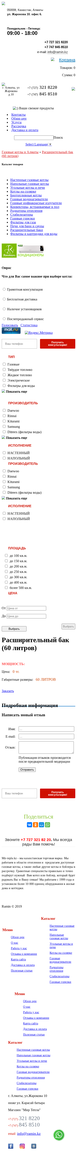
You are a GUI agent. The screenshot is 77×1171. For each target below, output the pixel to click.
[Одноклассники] (35, 824)
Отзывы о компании (24, 954)
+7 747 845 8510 (56, 47)
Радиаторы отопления (26, 211)
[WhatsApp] (47, 824)
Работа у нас (19, 948)
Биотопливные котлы (26, 195)
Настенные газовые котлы (29, 180)
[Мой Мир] (41, 824)
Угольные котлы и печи (27, 187)
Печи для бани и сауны (27, 226)
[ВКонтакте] (29, 824)
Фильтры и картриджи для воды (33, 234)
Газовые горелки (22, 218)
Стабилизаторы (21, 214)
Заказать (8, 691)
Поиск (58, 137)
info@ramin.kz (57, 52)
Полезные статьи (22, 970)
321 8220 (42, 87)
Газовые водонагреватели (29, 199)
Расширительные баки (26, 230)
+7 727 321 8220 (56, 42)
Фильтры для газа (23, 222)
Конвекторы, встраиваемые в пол (34, 207)
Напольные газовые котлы (29, 184)
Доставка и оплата (23, 965)
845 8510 (42, 94)
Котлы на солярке (23, 191)
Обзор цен (17, 937)
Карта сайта (18, 959)
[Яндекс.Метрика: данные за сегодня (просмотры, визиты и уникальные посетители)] (39, 333)
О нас (14, 942)
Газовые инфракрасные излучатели (36, 203)
